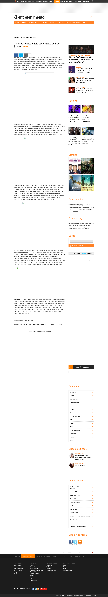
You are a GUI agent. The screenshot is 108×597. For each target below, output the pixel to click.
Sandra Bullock (52, 324)
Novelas (67, 22)
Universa (62, 1)
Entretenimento (31, 17)
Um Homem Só (87, 183)
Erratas (80, 552)
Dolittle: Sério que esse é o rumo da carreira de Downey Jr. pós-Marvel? (83, 457)
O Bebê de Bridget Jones (75, 166)
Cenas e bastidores (51, 570)
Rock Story (33, 577)
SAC (33, 1)
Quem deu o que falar (19, 568)
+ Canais (83, 22)
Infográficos (49, 565)
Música (42, 22)
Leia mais (75, 211)
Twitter (75, 544)
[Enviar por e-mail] (26, 55)
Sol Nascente (33, 580)
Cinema (24, 22)
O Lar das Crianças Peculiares (87, 166)
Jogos (28, 22)
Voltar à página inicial (39, 331)
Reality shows (17, 572)
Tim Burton (59, 324)
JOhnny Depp (21, 324)
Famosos (69, 1)
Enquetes (48, 568)
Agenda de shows (67, 570)
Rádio (73, 22)
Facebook (71, 544)
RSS (38, 589)
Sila (31, 578)
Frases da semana (18, 567)
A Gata (31, 565)
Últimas (17, 22)
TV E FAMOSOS (18, 563)
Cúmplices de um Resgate (36, 570)
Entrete (57, 1)
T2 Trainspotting (79, 465)
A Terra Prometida (34, 568)
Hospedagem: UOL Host (91, 595)
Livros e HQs (34, 22)
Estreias (73, 155)
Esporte (51, 1)
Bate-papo (39, 1)
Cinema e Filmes (51, 563)
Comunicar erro (89, 552)
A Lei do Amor (33, 567)
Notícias (45, 1)
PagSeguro (85, 1)
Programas (65, 567)
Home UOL (17, 556)
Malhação (32, 575)
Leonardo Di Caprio (31, 324)
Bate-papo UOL (79, 556)
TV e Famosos (59, 22)
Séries (15, 573)
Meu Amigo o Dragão (75, 183)
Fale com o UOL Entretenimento (69, 552)
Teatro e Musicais (50, 22)
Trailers (48, 567)
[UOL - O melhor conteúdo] (17, 1)
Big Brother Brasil (18, 570)
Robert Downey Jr (42, 324)
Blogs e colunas (77, 449)
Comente (25, 46)
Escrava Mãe (33, 572)
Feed (80, 544)
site (25, 67)
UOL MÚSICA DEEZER (69, 563)
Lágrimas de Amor (34, 573)
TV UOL (75, 1)
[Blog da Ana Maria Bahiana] (54, 29)
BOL (79, 1)
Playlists (65, 568)
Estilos (64, 565)
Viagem (78, 22)
